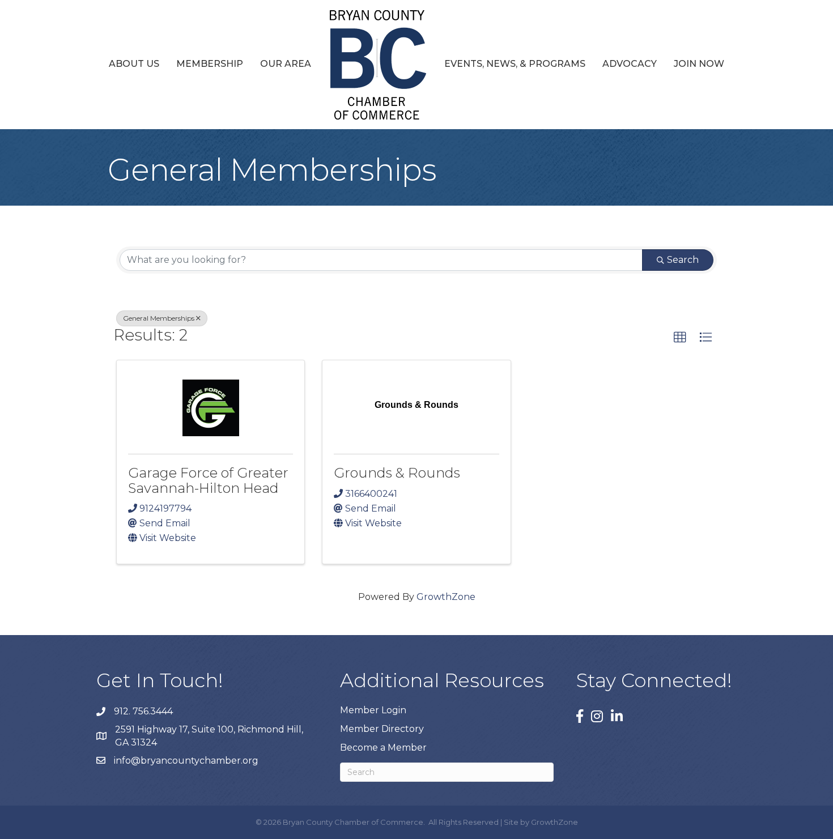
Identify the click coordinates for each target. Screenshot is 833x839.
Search (683, 259)
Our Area (285, 63)
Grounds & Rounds (397, 473)
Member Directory (382, 728)
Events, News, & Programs (514, 63)
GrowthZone (445, 596)
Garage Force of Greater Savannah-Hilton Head (208, 480)
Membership (209, 63)
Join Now (699, 63)
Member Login (373, 710)
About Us (134, 63)
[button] (680, 337)
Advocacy (629, 63)
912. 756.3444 (143, 711)
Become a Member (383, 747)
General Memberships (158, 318)
